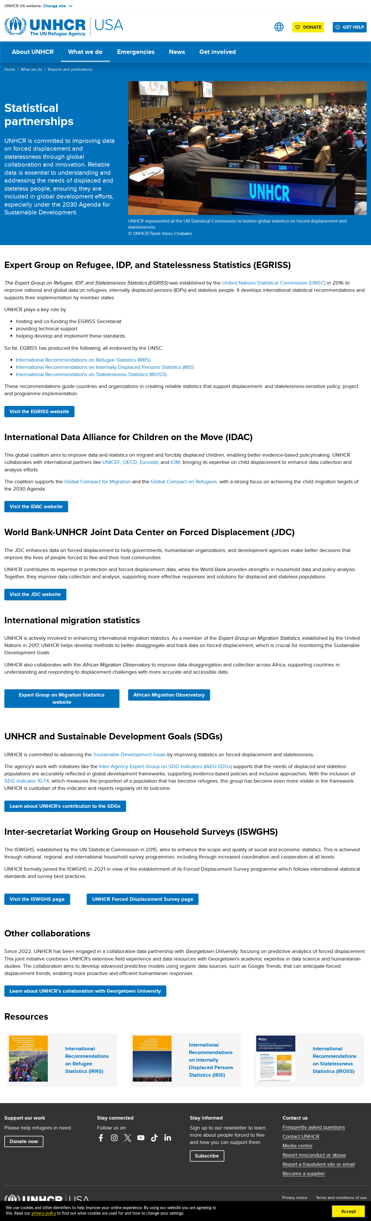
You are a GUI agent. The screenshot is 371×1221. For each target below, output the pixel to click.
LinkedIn (167, 1138)
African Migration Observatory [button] (171, 695)
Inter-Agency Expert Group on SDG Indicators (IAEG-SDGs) (165, 766)
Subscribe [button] (207, 1156)
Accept (348, 1211)
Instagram (114, 1138)
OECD (130, 462)
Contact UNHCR (301, 1136)
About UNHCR (33, 52)
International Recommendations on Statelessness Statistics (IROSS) (91, 374)
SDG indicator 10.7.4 (26, 780)
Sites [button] (279, 27)
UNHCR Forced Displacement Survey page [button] (142, 899)
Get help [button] (353, 27)
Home (9, 69)
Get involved (217, 52)
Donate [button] (312, 27)
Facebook (101, 1138)
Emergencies (135, 52)
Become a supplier (304, 1173)
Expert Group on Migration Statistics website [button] (63, 698)
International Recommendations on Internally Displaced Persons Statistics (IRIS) (105, 367)
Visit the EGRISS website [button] (42, 411)
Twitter (127, 1138)
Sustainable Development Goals (129, 754)
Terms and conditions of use (341, 1197)
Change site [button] (54, 6)
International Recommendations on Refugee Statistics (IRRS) (83, 359)
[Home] (45, 26)
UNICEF (111, 462)
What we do (85, 52)
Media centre (297, 1145)
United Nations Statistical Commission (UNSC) (273, 282)
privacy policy (44, 1213)
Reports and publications (70, 69)
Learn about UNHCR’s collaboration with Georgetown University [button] (88, 991)
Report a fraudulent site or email (319, 1164)
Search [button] (260, 27)
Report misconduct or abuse (314, 1155)
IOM (175, 462)
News (177, 52)
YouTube (141, 1138)
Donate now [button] (24, 1141)
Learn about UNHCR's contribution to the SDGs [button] (65, 806)
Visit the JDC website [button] (38, 594)
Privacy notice (294, 1197)
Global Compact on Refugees (184, 481)
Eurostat (149, 462)
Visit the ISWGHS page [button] (40, 899)
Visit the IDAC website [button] (39, 506)
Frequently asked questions (314, 1127)
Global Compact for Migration (97, 481)
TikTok (154, 1138)
